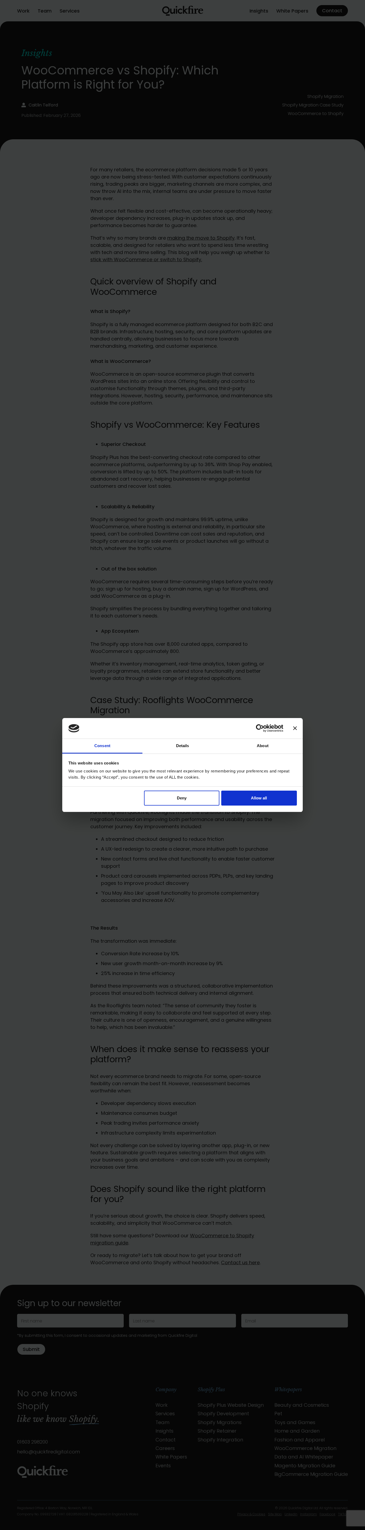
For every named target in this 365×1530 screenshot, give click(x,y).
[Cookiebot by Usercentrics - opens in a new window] (259, 728)
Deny (182, 798)
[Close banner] (295, 728)
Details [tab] (182, 745)
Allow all (259, 798)
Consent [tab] (102, 745)
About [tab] (263, 745)
